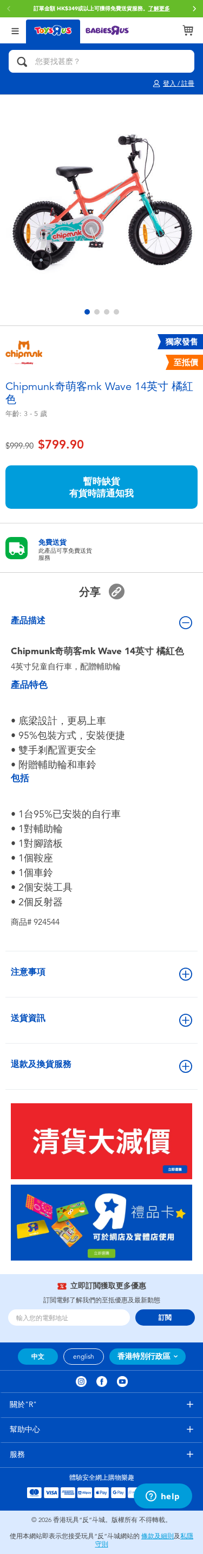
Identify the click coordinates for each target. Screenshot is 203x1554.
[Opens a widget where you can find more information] (162, 1497)
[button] (194, 8)
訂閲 (165, 1317)
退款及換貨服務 (41, 1064)
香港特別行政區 (144, 1356)
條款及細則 (157, 1536)
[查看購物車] (187, 30)
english (83, 1356)
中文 (37, 1356)
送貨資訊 (28, 1018)
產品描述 (28, 620)
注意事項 (28, 972)
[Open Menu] (15, 30)
